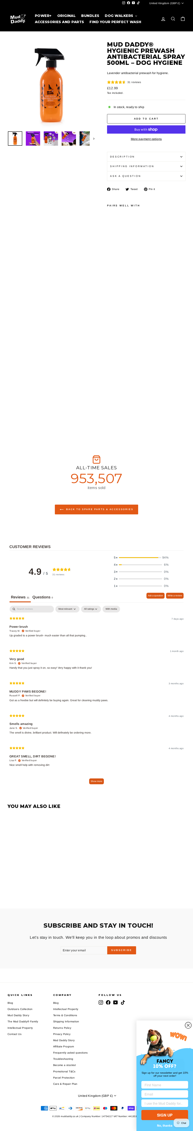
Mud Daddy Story (18, 1015)
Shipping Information (66, 1021)
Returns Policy (62, 1028)
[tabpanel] (96, 697)
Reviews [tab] (20, 597)
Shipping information (132, 166)
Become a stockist (64, 1065)
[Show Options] (184, 1103)
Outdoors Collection (20, 1009)
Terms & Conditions (65, 1015)
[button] (141, 557)
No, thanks (164, 1125)
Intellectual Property (20, 1028)
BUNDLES (90, 16)
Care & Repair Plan (65, 1084)
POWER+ (43, 16)
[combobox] (164, 1103)
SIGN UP (164, 1115)
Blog (10, 1003)
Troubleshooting (63, 1059)
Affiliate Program (63, 1046)
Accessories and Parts (59, 22)
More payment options (146, 139)
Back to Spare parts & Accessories (99, 509)
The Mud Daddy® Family (23, 1021)
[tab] (42, 597)
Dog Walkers (119, 16)
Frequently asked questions (70, 1052)
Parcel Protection (64, 1077)
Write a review (175, 595)
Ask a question (125, 176)
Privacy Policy (62, 1034)
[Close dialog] (188, 1025)
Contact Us (14, 1034)
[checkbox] (111, 609)
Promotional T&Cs (64, 1071)
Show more (96, 781)
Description (122, 156)
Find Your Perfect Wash (115, 22)
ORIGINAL (66, 16)
